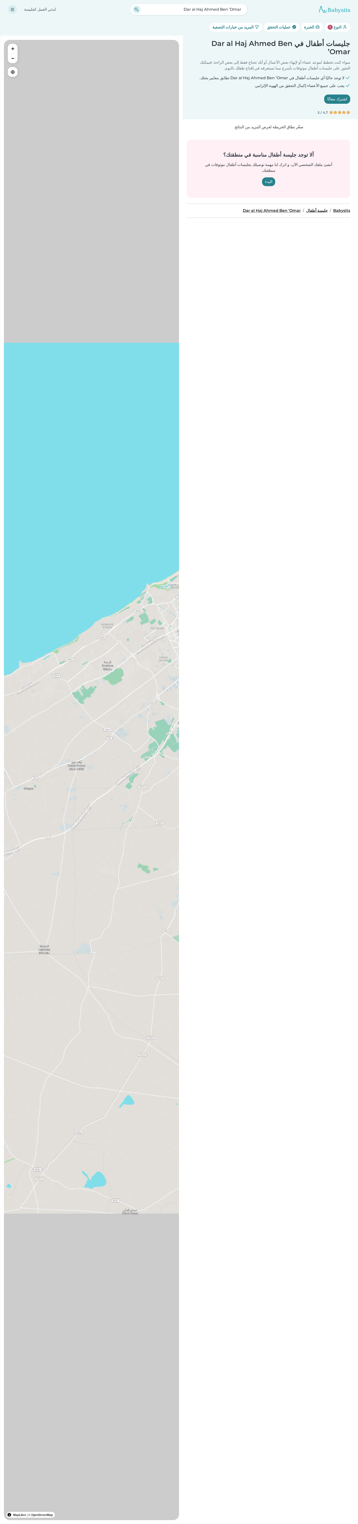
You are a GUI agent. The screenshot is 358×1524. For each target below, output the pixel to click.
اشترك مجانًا (337, 99)
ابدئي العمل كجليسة (40, 9)
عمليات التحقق (279, 27)
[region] (91, 780)
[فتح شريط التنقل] (12, 9)
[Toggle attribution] (9, 1515)
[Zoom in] (13, 48)
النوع (336, 27)
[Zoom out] (13, 58)
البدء (268, 181)
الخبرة (309, 27)
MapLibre (19, 1515)
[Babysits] (334, 9)
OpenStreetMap (42, 1515)
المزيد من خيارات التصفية (233, 27)
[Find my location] (13, 72)
